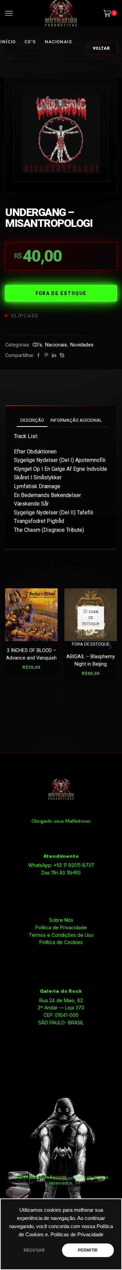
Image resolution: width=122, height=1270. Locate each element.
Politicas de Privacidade (76, 1234)
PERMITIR (88, 1250)
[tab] (32, 420)
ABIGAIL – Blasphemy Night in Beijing (90, 660)
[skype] (61, 355)
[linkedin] (54, 355)
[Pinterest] (46, 355)
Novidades (82, 345)
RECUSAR (34, 1250)
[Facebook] (38, 355)
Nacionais (58, 41)
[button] (110, 647)
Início (8, 41)
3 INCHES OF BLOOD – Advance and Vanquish (31, 654)
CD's (30, 41)
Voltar (101, 48)
